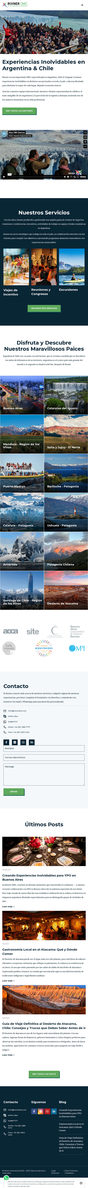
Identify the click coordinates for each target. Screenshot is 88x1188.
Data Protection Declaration (71, 1172)
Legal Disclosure (55, 1172)
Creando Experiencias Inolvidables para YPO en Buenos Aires (70, 1113)
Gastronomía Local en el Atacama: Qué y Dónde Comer (71, 1127)
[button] (82, 5)
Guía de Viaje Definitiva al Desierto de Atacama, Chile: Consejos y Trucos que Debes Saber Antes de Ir (71, 1144)
